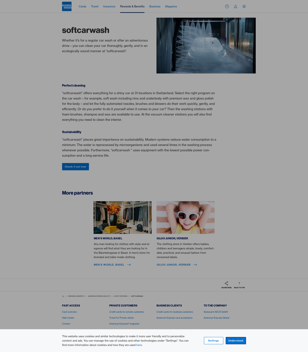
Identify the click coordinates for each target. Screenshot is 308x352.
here (139, 345)
